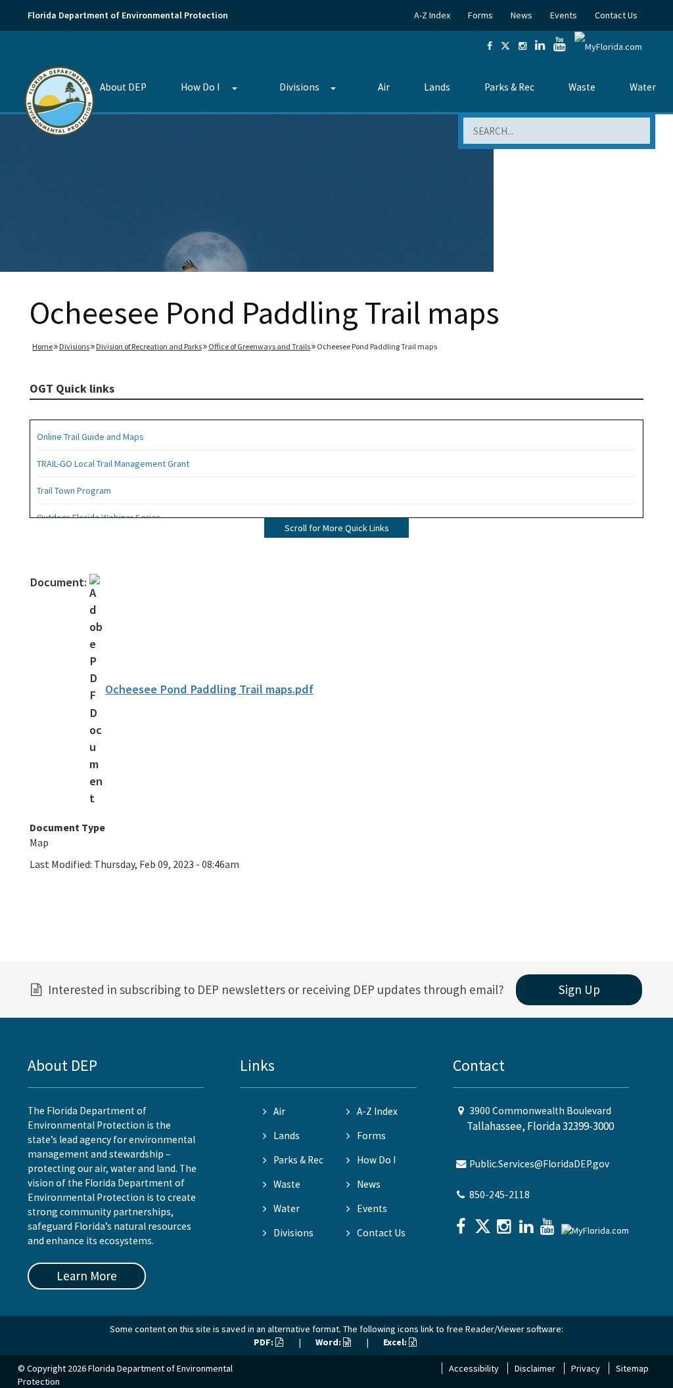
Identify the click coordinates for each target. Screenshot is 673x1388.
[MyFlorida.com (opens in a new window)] (608, 46)
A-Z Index (432, 15)
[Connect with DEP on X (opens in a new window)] (505, 46)
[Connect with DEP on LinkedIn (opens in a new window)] (540, 46)
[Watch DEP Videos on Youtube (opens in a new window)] (559, 46)
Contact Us (616, 15)
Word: (329, 1342)
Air (384, 87)
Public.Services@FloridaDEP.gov (539, 1164)
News (521, 15)
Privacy (585, 1368)
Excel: (396, 1342)
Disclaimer (535, 1368)
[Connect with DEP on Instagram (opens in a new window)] (522, 46)
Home (42, 346)
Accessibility (474, 1368)
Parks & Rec (509, 87)
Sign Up (579, 989)
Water (643, 87)
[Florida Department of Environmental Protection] (59, 100)
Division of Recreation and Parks (149, 346)
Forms (480, 15)
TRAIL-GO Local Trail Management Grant (113, 463)
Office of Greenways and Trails (259, 346)
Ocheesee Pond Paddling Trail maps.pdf (209, 689)
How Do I (200, 87)
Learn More (87, 1276)
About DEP (123, 87)
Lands (437, 87)
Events (563, 15)
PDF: (264, 1342)
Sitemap (632, 1368)
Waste (582, 87)
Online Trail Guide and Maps (90, 437)
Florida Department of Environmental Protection (128, 15)
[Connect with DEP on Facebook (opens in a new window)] (490, 46)
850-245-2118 (499, 1194)
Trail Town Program (74, 490)
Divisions (299, 87)
